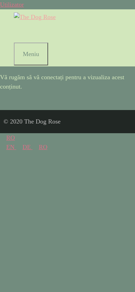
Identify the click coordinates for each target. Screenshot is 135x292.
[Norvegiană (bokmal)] (22, 32)
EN (11, 147)
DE (27, 147)
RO (10, 137)
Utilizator (12, 4)
